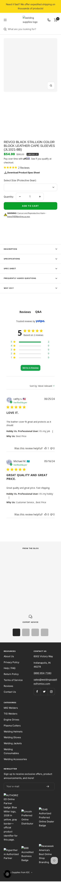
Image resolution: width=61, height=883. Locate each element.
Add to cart (30, 206)
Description (10, 249)
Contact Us (10, 691)
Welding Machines (13, 567)
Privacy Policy (11, 662)
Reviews (8, 686)
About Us (9, 656)
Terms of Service (13, 680)
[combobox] (32, 29)
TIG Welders (10, 713)
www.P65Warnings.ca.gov (18, 216)
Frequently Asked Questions (20, 278)
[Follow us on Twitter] (44, 691)
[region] (30, 342)
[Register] (47, 786)
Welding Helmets (13, 731)
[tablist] (30, 312)
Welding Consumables (11, 751)
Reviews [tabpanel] (25, 312)
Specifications (12, 259)
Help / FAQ (9, 668)
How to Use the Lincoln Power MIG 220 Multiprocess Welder (26, 576)
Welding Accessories (15, 759)
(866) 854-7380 (42, 673)
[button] (46, 448)
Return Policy (11, 674)
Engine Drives (11, 719)
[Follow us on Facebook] (37, 691)
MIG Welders (11, 707)
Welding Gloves (12, 737)
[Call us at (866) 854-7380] (49, 20)
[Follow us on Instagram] (51, 691)
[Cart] (55, 20)
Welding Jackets (13, 743)
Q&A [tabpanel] (38, 312)
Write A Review (30, 367)
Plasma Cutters (12, 725)
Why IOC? (9, 288)
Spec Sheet (10, 268)
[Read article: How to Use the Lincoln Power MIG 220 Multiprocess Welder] (28, 559)
